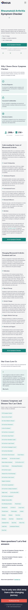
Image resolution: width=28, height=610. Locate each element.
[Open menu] (25, 2)
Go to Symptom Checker (14, 44)
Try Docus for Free (14, 600)
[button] (14, 551)
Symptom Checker (12, 228)
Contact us (17, 579)
